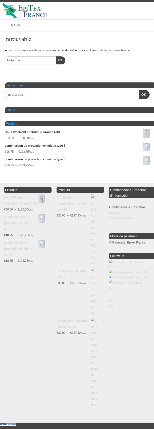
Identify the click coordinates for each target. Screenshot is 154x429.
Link (111, 306)
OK (59, 60)
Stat (111, 301)
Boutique (115, 212)
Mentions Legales (120, 217)
